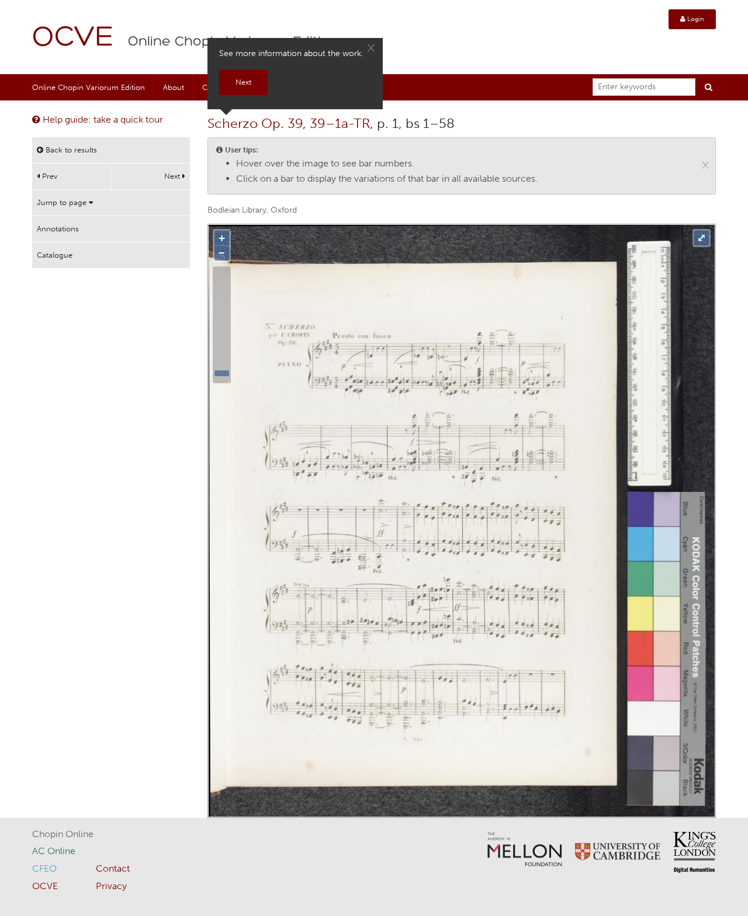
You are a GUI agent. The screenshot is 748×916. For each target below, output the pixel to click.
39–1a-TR (340, 123)
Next (173, 176)
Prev (48, 176)
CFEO (44, 868)
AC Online (53, 850)
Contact (113, 868)
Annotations (58, 228)
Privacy (111, 885)
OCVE (73, 38)
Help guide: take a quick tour (101, 119)
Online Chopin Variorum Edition (88, 87)
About (173, 87)
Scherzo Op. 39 (255, 123)
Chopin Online (63, 833)
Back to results (70, 149)
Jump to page (63, 202)
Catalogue (54, 255)
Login (694, 19)
